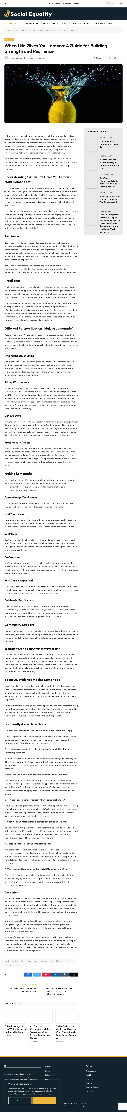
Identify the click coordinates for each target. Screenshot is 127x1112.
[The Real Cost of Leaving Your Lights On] (91, 144)
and (7, 961)
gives (29, 961)
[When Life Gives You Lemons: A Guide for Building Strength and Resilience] (63, 93)
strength (9, 965)
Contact (76, 3)
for (22, 961)
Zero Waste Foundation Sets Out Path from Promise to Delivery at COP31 (109, 182)
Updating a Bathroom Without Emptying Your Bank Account (109, 199)
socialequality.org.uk (64, 1103)
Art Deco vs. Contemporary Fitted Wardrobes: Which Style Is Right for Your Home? (40, 1032)
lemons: (44, 961)
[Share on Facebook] (105, 58)
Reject (20, 1101)
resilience (69, 961)
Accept (44, 1101)
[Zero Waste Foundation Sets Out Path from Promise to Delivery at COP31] (91, 180)
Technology (99, 24)
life (52, 961)
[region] (32, 1093)
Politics (66, 24)
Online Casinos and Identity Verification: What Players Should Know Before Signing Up (66, 1032)
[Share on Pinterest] (115, 58)
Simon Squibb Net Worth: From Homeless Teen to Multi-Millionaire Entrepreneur (59, 991)
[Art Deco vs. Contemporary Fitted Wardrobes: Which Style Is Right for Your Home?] (41, 1016)
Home (10, 30)
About (57, 3)
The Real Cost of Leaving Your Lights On (108, 144)
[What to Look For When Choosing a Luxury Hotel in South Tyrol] (91, 162)
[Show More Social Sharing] (120, 58)
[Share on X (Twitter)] (110, 58)
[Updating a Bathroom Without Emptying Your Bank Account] (91, 199)
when (18, 965)
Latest (50, 3)
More (110, 24)
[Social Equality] (28, 13)
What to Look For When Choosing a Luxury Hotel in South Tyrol (109, 163)
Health (44, 24)
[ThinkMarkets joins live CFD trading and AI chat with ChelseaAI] (15, 1016)
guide (36, 961)
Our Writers (66, 3)
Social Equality (17, 58)
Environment (31, 24)
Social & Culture (81, 24)
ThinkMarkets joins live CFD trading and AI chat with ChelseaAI (15, 1029)
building (15, 961)
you (24, 965)
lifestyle (59, 961)
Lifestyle (55, 24)
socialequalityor (107, 174)
